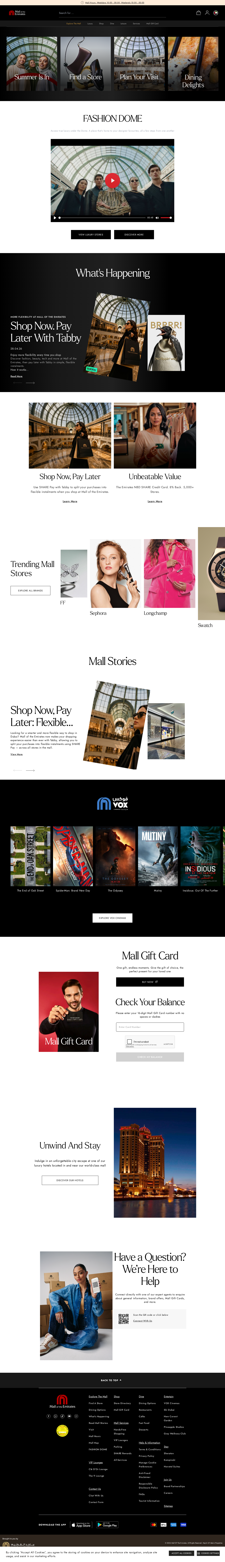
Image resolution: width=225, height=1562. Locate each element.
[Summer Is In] (32, 64)
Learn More (70, 501)
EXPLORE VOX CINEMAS (112, 918)
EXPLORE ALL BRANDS (30, 590)
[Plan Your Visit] (139, 64)
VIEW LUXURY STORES (91, 234)
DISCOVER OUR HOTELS (70, 1180)
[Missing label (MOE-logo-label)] (17, 13)
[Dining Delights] (193, 64)
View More (17, 754)
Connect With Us (142, 1320)
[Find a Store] (85, 64)
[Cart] (198, 14)
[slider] (102, 217)
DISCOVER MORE (134, 234)
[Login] (207, 12)
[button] (28, 381)
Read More (17, 376)
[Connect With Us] (123, 1319)
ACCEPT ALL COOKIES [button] (181, 1553)
